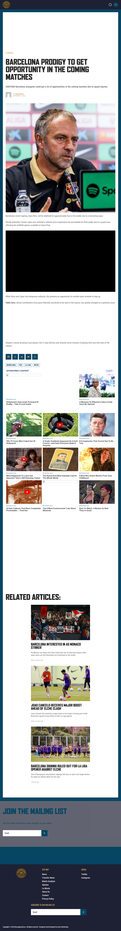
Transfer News (48, 878)
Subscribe (44, 829)
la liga (28, 365)
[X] (15, 357)
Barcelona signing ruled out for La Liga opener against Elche (59, 763)
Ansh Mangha (19, 94)
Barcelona (11, 365)
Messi (36, 365)
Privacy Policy (48, 899)
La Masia (9, 53)
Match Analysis (48, 881)
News (44, 874)
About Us (46, 891)
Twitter (84, 874)
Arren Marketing (63, 927)
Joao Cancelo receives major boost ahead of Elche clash (56, 702)
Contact (45, 895)
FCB (20, 365)
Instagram (85, 878)
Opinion (45, 885)
